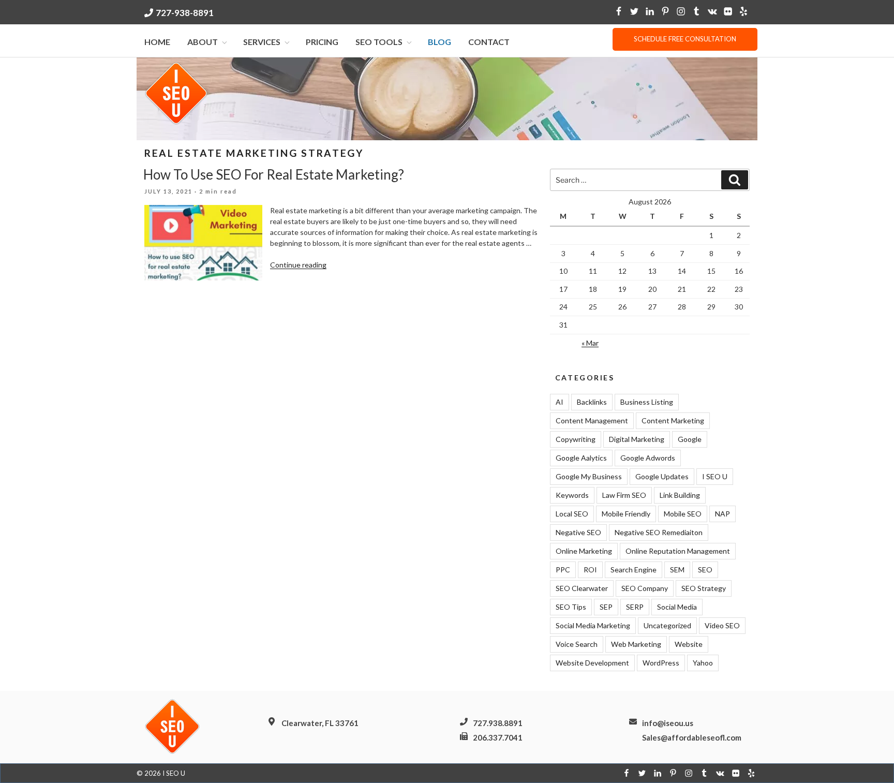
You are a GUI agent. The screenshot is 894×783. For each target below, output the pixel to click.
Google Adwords (647, 457)
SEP (606, 606)
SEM (677, 569)
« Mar (590, 342)
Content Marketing (673, 420)
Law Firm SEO (624, 495)
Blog (439, 42)
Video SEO (722, 625)
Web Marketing (636, 644)
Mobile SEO (683, 513)
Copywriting (575, 439)
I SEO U (714, 476)
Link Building (680, 495)
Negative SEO (578, 532)
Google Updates (662, 476)
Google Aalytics (581, 457)
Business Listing (646, 401)
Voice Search (577, 644)
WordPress (661, 662)
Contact (489, 42)
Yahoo (703, 662)
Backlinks (592, 401)
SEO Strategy (703, 588)
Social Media (677, 606)
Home (157, 42)
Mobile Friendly (626, 513)
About (202, 42)
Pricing (322, 42)
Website (689, 644)
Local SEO (572, 513)
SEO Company (644, 588)
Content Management (592, 420)
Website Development (592, 662)
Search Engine (633, 569)
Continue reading (298, 264)
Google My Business (589, 476)
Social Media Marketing (593, 625)
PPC (563, 569)
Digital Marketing (636, 439)
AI (559, 401)
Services (261, 42)
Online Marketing (584, 550)
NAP (722, 513)
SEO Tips (571, 606)
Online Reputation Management (677, 550)
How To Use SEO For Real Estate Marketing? (273, 174)
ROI (590, 569)
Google (690, 439)
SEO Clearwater (582, 588)
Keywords (572, 495)
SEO (705, 569)
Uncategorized (667, 625)
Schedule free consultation (685, 39)
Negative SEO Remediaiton (659, 532)
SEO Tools (379, 42)
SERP (635, 606)
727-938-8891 (185, 12)
